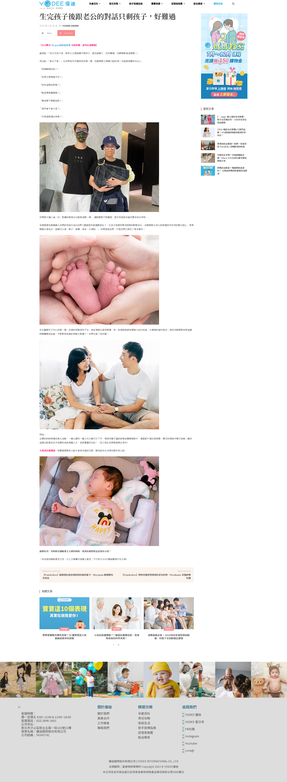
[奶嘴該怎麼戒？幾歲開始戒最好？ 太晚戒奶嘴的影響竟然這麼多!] (208, 171)
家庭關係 (59, 8)
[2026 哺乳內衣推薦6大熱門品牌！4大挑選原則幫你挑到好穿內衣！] (208, 132)
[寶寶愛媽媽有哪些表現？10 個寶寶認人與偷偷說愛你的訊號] (64, 613)
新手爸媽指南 (147, 728)
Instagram (192, 736)
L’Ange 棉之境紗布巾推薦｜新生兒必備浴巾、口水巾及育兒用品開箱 (231, 119)
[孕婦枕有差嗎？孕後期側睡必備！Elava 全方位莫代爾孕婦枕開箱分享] (208, 158)
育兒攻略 (144, 718)
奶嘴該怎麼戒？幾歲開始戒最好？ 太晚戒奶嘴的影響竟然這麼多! (232, 170)
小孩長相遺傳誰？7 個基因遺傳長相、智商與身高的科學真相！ (116, 636)
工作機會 (103, 723)
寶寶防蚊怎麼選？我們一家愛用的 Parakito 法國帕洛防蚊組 (231, 145)
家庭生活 (50, 8)
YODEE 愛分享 (194, 722)
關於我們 (103, 713)
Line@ (189, 750)
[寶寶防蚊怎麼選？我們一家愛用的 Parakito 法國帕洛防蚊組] (208, 145)
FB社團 (190, 729)
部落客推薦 (145, 732)
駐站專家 (144, 737)
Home (42, 8)
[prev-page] (114, 645)
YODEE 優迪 (193, 714)
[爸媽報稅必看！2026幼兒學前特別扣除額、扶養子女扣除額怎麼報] (169, 613)
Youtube (191, 743)
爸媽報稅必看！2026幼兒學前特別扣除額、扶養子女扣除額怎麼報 (169, 636)
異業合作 (103, 718)
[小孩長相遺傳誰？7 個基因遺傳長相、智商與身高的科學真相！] (117, 613)
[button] (233, 3)
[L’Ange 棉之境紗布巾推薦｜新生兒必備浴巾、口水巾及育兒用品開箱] (208, 120)
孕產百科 (144, 713)
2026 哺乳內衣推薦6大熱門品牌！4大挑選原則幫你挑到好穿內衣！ (231, 132)
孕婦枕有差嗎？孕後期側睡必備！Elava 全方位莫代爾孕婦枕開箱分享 (232, 157)
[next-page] (118, 645)
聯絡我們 (103, 728)
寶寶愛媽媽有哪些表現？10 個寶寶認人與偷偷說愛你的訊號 (64, 636)
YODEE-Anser (70, 26)
